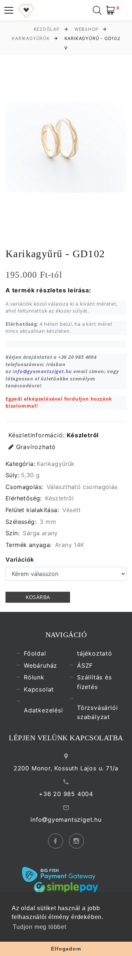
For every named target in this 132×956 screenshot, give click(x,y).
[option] (66, 147)
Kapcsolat (39, 689)
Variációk (20, 559)
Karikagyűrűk (31, 38)
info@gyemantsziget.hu (42, 371)
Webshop (86, 29)
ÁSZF (85, 665)
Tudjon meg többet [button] (39, 927)
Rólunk (34, 677)
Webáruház (40, 665)
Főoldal (35, 653)
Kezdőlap (47, 29)
